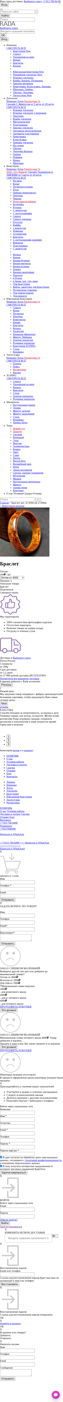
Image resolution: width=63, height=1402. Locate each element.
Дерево (17, 408)
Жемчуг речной (21, 411)
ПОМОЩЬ (12, 755)
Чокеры (17, 198)
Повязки (17, 157)
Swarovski (18, 331)
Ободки (17, 148)
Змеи (15, 452)
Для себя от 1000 (9, 983)
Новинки (11, 101)
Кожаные (18, 242)
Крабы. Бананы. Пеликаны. (28, 80)
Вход (4, 4)
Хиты (20, 101)
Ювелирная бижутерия (19, 796)
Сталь (16, 349)
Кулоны (17, 207)
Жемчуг (17, 484)
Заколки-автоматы (23, 83)
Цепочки (18, 195)
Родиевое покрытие (24, 343)
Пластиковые (20, 124)
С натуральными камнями (27, 239)
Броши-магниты (22, 263)
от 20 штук (48, 104)
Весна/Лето (19, 461)
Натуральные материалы (26, 481)
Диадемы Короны (22, 151)
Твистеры (18, 116)
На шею (17, 180)
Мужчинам (19, 475)
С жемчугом (19, 210)
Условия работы (15, 761)
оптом (16, 750)
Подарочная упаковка (25, 290)
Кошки (17, 449)
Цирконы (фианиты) (24, 334)
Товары (10, 782)
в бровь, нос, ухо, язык (25, 281)
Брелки (17, 372)
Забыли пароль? (9, 1219)
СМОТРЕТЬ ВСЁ (16, 48)
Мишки (17, 478)
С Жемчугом (23, 104)
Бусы (16, 189)
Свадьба (11, 104)
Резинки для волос (23, 110)
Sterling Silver (20, 422)
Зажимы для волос (23, 142)
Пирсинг (18, 275)
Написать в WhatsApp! (12, 848)
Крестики (18, 490)
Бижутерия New (22, 51)
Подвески (18, 313)
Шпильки (18, 163)
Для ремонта (20, 296)
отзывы (4, 707)
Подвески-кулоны (23, 186)
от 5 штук (36, 104)
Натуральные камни (24, 405)
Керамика (18, 352)
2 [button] (8, 740)
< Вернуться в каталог (12, 505)
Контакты (11, 776)
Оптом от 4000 (8, 977)
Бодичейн (18, 204)
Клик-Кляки (19, 139)
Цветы (16, 458)
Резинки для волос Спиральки (29, 113)
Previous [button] (6, 684)
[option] (31, 694)
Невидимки (19, 136)
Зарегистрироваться (11, 1226)
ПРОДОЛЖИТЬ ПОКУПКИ (16, 1006)
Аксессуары (13, 799)
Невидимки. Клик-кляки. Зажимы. (32, 86)
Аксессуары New (22, 95)
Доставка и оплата (16, 764)
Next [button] (4, 703)
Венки (16, 160)
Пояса (16, 366)
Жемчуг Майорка (22, 337)
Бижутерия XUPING (24, 346)
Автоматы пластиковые (26, 133)
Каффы (17, 225)
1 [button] (8, 736)
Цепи (16, 467)
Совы (16, 455)
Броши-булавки (21, 260)
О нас (9, 758)
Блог (9, 773)
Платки (17, 363)
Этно (16, 440)
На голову (18, 145)
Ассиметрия (19, 234)
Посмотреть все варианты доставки (19, 678)
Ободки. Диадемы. (23, 92)
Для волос (12, 790)
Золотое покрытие (23, 340)
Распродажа (13, 802)
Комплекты (19, 319)
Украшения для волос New (27, 74)
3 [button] (8, 744)
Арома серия (20, 487)
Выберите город (33, 1)
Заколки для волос (23, 127)
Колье (16, 183)
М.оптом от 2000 (9, 980)
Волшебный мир (22, 464)
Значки (17, 269)
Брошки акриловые (23, 272)
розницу (28, 750)
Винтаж (17, 443)
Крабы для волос (22, 119)
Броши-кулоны (21, 266)
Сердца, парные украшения (28, 472)
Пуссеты (17, 222)
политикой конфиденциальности (43, 1160)
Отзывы (10, 770)
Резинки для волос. (23, 77)
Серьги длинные (22, 219)
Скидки (10, 767)
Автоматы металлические (27, 130)
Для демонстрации (23, 293)
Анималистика (21, 446)
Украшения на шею (23, 57)
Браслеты (18, 63)
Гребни (17, 154)
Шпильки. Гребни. (23, 89)
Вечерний (18, 437)
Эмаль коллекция (22, 470)
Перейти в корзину (10, 1323)
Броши (16, 60)
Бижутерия (12, 793)
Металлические (21, 121)
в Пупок (17, 278)
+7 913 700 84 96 (51, 1)
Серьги (17, 54)
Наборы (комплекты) (24, 192)
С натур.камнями (22, 213)
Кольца (17, 65)
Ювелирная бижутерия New (28, 71)
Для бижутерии (21, 284)
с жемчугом (19, 228)
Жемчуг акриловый (23, 413)
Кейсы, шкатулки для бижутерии (31, 287)
